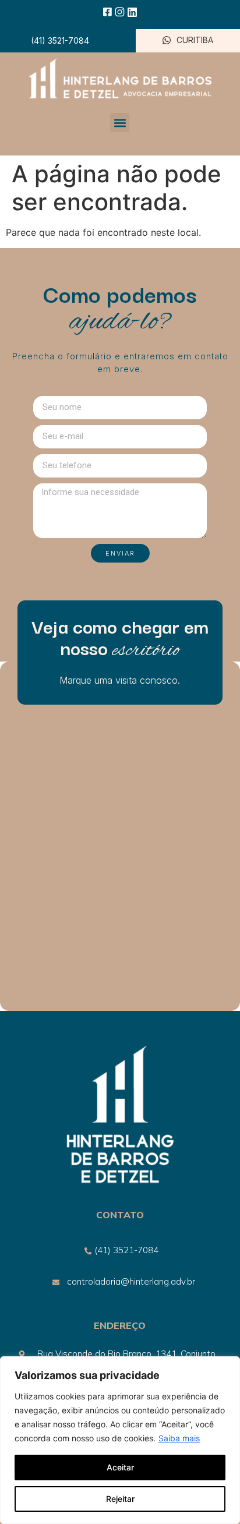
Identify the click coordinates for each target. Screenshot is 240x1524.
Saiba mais (179, 1438)
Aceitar (120, 1467)
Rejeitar (120, 1499)
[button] (119, 122)
